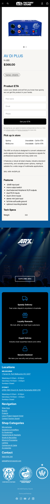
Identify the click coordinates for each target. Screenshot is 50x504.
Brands (4, 411)
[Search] (7, 3)
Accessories (6, 448)
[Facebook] (16, 498)
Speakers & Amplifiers (10, 430)
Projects (5, 413)
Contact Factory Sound (11, 418)
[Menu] (2, 3)
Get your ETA (25, 121)
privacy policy (10, 130)
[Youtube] (25, 498)
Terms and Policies (25, 493)
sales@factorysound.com (11, 461)
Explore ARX (25, 279)
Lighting (5, 443)
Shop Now (6, 408)
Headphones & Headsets (11, 435)
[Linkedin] (33, 498)
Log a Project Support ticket (12, 416)
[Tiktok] (29, 498)
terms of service (23, 130)
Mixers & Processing (9, 440)
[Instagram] (21, 498)
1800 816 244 (7, 456)
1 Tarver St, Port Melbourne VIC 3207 (16, 374)
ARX (8, 60)
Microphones (7, 427)
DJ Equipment (7, 432)
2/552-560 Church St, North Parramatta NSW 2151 (21, 390)
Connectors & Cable (9, 445)
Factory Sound (28, 489)
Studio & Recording (9, 437)
